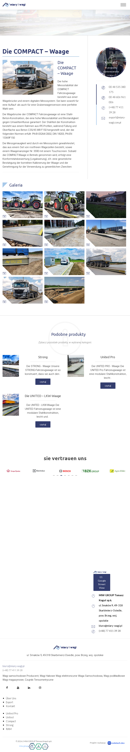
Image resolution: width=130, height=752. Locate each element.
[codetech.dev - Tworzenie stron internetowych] (116, 742)
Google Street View (102, 584)
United (10, 717)
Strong (9, 725)
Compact (11, 721)
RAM (9, 728)
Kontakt (10, 706)
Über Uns (11, 698)
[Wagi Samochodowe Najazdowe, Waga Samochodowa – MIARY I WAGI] (14, 5)
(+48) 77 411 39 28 (110, 630)
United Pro (12, 713)
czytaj (43, 381)
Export (9, 702)
